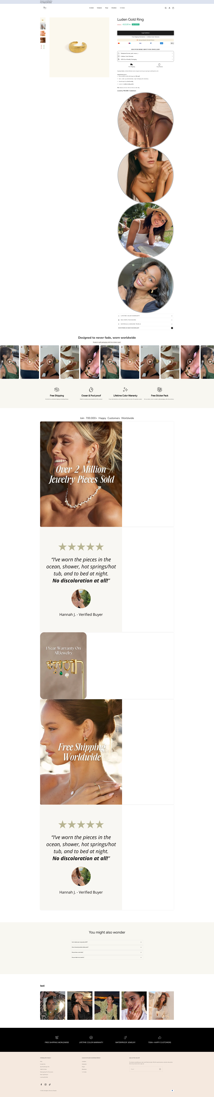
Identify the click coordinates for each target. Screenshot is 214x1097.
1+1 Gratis (122, 8)
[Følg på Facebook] (41, 1084)
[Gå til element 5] (42, 47)
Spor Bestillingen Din (44, 1066)
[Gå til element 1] (42, 20)
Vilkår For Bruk (43, 1069)
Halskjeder (99, 8)
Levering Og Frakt (44, 1077)
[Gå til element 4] (42, 40)
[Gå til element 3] (42, 34)
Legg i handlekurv (146, 33)
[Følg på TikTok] (50, 1084)
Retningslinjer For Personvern (46, 1072)
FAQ (41, 1061)
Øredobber (114, 8)
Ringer (106, 8)
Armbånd (91, 8)
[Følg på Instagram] (45, 1084)
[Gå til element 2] (42, 27)
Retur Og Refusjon (44, 1074)
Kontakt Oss (42, 1064)
